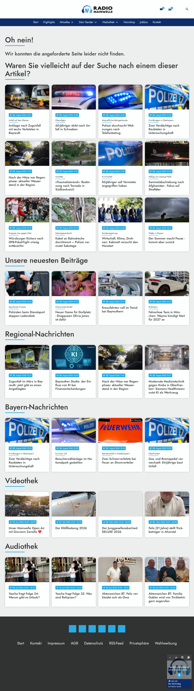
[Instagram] (20, 9)
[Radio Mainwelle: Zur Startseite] (97, 9)
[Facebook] (14, 9)
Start (35, 22)
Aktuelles (65, 22)
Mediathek (108, 22)
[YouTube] (26, 9)
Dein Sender (86, 22)
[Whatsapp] (8, 9)
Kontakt (157, 22)
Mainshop (129, 22)
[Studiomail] (33, 9)
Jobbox (144, 22)
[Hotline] (39, 9)
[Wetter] (178, 9)
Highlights (49, 22)
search (187, 9)
